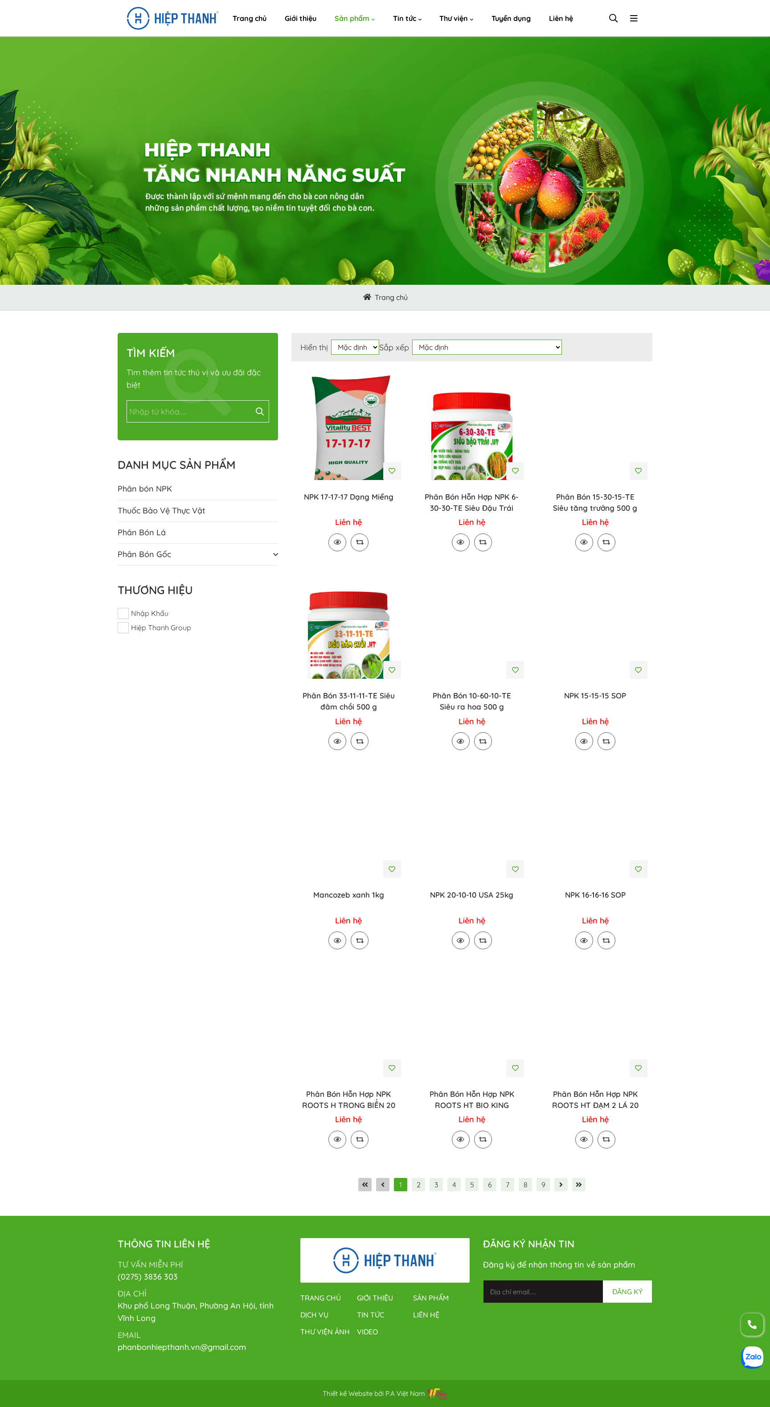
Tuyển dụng (511, 18)
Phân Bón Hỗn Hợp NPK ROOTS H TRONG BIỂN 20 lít (348, 1100)
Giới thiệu (300, 18)
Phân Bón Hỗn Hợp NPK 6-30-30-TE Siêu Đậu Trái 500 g (472, 502)
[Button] (367, 297)
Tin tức (404, 18)
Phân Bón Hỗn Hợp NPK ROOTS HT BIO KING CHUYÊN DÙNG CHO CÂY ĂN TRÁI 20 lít (472, 1100)
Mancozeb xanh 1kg (348, 894)
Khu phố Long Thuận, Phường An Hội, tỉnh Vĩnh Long (196, 1311)
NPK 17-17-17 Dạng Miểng (348, 496)
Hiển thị (314, 347)
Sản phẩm (352, 18)
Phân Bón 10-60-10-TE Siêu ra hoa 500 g (472, 701)
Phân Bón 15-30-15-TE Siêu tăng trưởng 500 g (595, 502)
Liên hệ (561, 18)
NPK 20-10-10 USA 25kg (471, 894)
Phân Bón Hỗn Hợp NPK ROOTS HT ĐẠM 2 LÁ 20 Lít (595, 1100)
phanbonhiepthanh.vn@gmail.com (182, 1347)
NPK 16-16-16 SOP (595, 894)
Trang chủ (249, 18)
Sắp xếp (394, 347)
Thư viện (453, 18)
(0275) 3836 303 (148, 1277)
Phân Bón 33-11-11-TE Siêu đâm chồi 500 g (349, 701)
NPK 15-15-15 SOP (595, 695)
